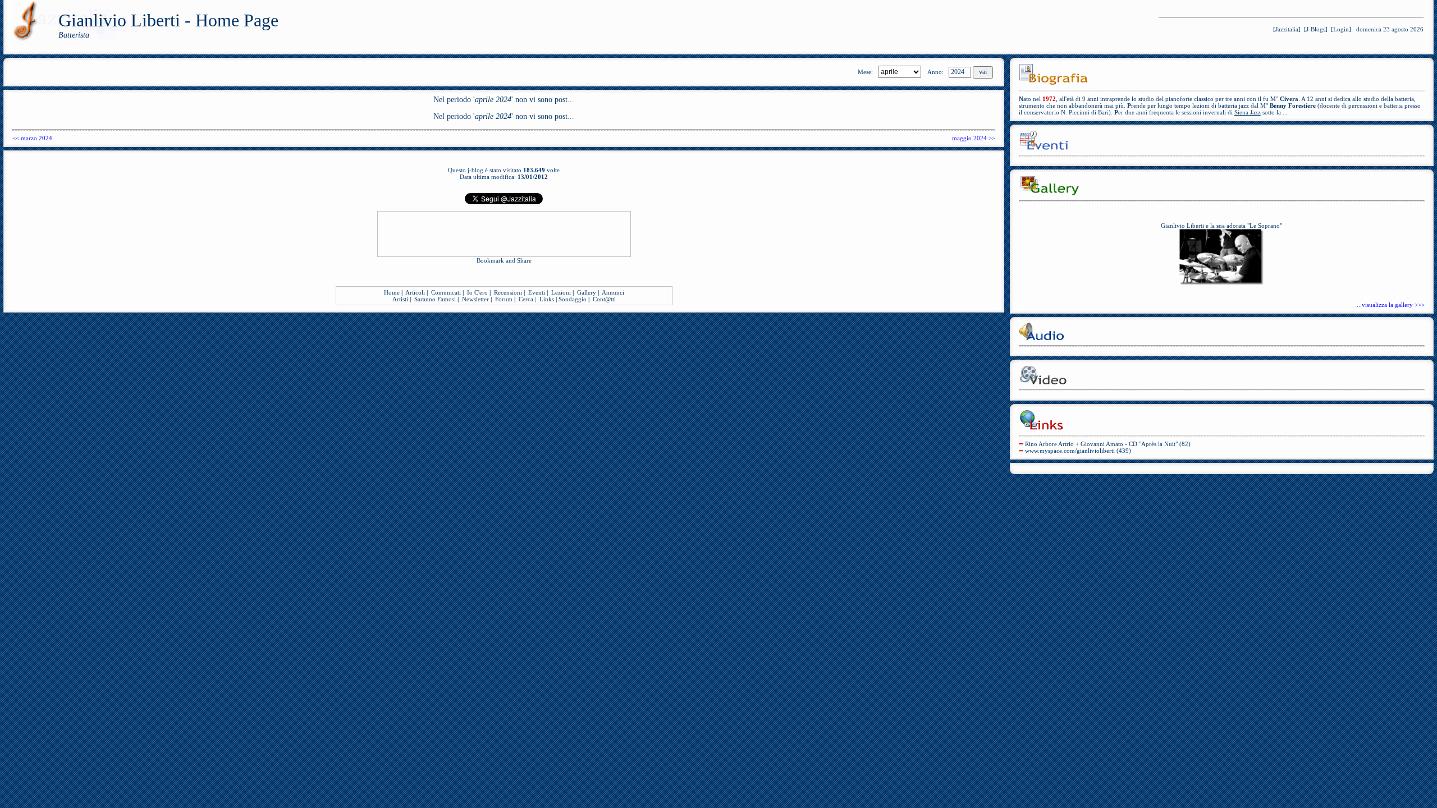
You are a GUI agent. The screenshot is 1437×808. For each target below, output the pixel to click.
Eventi (536, 292)
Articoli (415, 292)
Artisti (400, 299)
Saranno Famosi (435, 299)
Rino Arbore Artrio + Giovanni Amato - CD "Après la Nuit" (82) (1108, 443)
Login (1341, 29)
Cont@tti (604, 299)
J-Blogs (1315, 29)
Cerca (526, 299)
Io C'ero (477, 292)
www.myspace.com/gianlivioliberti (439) (1078, 450)
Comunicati (446, 292)
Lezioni (561, 292)
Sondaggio (573, 299)
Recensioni (508, 292)
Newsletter (475, 299)
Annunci (613, 292)
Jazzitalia (1286, 29)
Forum (503, 299)
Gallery (586, 292)
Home (392, 292)
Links (546, 299)
